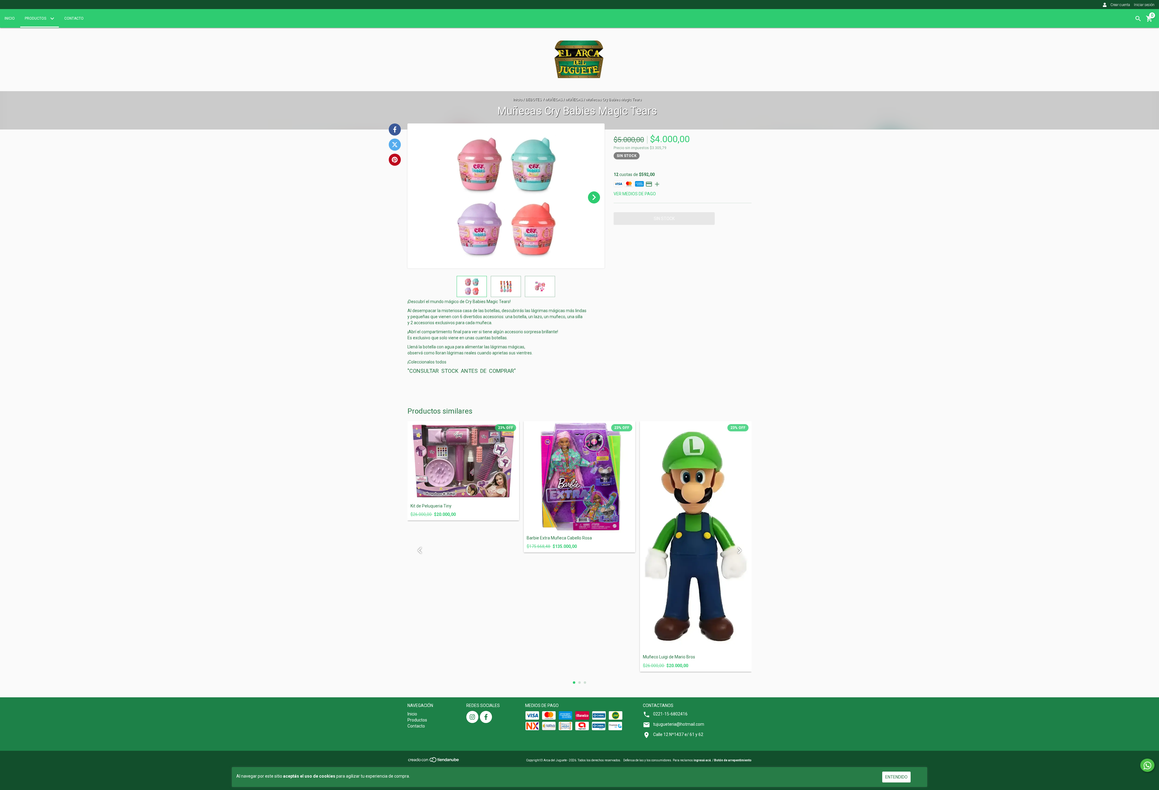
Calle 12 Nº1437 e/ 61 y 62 (678, 734)
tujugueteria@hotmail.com (678, 724)
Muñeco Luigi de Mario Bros (669, 657)
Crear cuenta (1120, 5)
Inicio (10, 18)
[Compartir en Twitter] (395, 145)
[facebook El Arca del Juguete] (486, 717)
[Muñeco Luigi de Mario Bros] (696, 536)
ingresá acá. (703, 760)
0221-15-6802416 (670, 714)
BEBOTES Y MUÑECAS (544, 100)
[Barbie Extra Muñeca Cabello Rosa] (579, 477)
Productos (36, 18)
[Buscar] (1138, 19)
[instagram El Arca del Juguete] (472, 717)
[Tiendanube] (433, 761)
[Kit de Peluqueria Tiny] (463, 461)
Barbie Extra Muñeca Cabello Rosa (559, 538)
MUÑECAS (574, 100)
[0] (1149, 20)
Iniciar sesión (1144, 5)
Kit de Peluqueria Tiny (431, 506)
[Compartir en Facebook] (395, 129)
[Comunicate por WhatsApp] (1147, 765)
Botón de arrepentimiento (733, 760)
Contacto (74, 18)
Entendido (896, 777)
